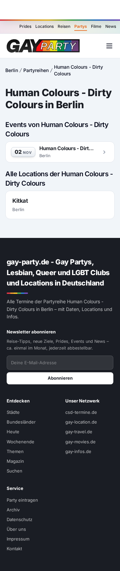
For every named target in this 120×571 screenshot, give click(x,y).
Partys (80, 26)
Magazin (15, 461)
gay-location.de (81, 422)
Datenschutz (19, 519)
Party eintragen (22, 500)
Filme (96, 26)
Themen (15, 451)
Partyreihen (36, 70)
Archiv (13, 509)
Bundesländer (21, 422)
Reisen (64, 26)
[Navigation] (109, 46)
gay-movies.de (80, 441)
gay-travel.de (78, 431)
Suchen (14, 470)
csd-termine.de (81, 412)
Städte (13, 412)
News (110, 26)
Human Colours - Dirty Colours (78, 70)
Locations (44, 26)
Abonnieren (60, 378)
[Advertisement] (60, 9)
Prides (25, 26)
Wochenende (20, 441)
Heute (13, 431)
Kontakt (14, 548)
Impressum (18, 539)
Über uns (16, 529)
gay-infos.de (78, 451)
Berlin (11, 70)
